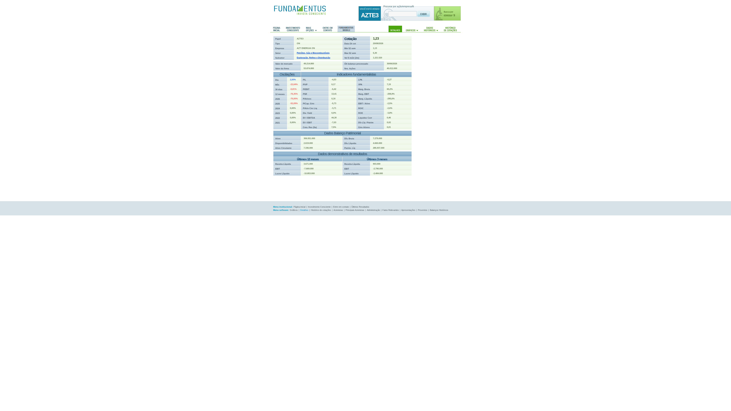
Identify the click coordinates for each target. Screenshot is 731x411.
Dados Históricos (431, 29)
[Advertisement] (441, 93)
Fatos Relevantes (390, 210)
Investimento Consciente (319, 207)
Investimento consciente (293, 29)
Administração (373, 210)
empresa (448, 15)
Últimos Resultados (360, 207)
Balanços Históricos (439, 210)
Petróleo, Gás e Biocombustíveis (313, 53)
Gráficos (412, 29)
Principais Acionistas (355, 210)
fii (454, 15)
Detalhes (395, 29)
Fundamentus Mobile (345, 29)
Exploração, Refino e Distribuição (313, 58)
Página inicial (276, 29)
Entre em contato (327, 29)
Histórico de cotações (450, 29)
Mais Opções (311, 29)
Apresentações (408, 210)
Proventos (422, 210)
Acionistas (338, 210)
